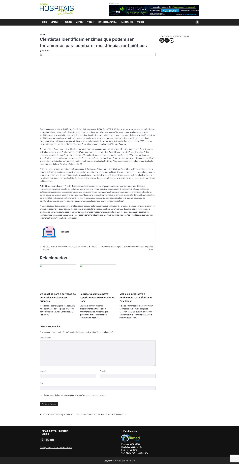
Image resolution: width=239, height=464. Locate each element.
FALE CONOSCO (126, 22)
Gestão (42, 34)
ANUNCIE (140, 22)
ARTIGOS (79, 22)
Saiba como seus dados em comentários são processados (102, 414)
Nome (43, 371)
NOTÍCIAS (54, 22)
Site (41, 383)
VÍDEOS (90, 22)
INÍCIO (44, 22)
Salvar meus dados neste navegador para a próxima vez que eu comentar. (74, 395)
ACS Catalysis (120, 144)
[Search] (197, 22)
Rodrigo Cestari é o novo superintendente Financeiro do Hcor (97, 297)
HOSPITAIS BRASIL (127, 460)
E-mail (103, 371)
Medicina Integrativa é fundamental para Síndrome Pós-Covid (136, 297)
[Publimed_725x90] (154, 15)
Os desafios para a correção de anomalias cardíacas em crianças (58, 297)
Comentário (45, 337)
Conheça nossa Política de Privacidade (56, 447)
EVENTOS (68, 22)
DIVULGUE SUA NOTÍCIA (107, 22)
